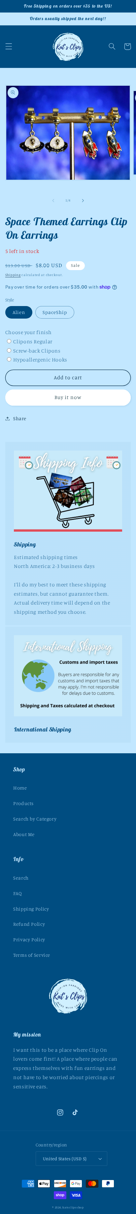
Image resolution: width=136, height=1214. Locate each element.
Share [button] (19, 418)
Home (20, 788)
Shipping (13, 275)
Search (21, 878)
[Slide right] (83, 200)
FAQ (17, 893)
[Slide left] (53, 200)
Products (23, 803)
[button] (8, 46)
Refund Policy (29, 924)
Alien (19, 312)
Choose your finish (28, 332)
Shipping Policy (31, 909)
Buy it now (68, 397)
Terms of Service (31, 955)
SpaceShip (55, 312)
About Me (24, 834)
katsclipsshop (73, 1207)
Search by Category (34, 819)
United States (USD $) (65, 1158)
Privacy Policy (29, 939)
